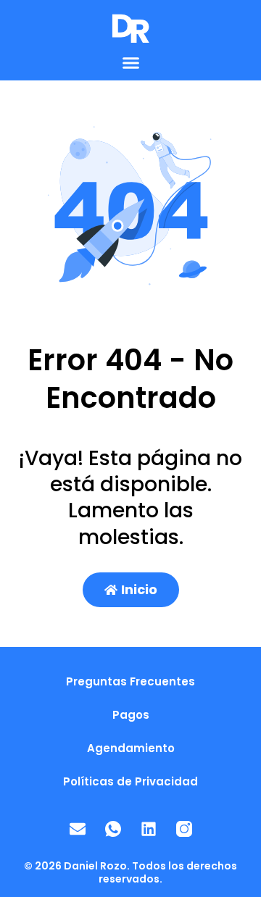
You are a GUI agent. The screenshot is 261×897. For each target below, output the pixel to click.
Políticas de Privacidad (130, 781)
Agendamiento (131, 748)
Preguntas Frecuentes (130, 681)
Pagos (130, 714)
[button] (130, 63)
